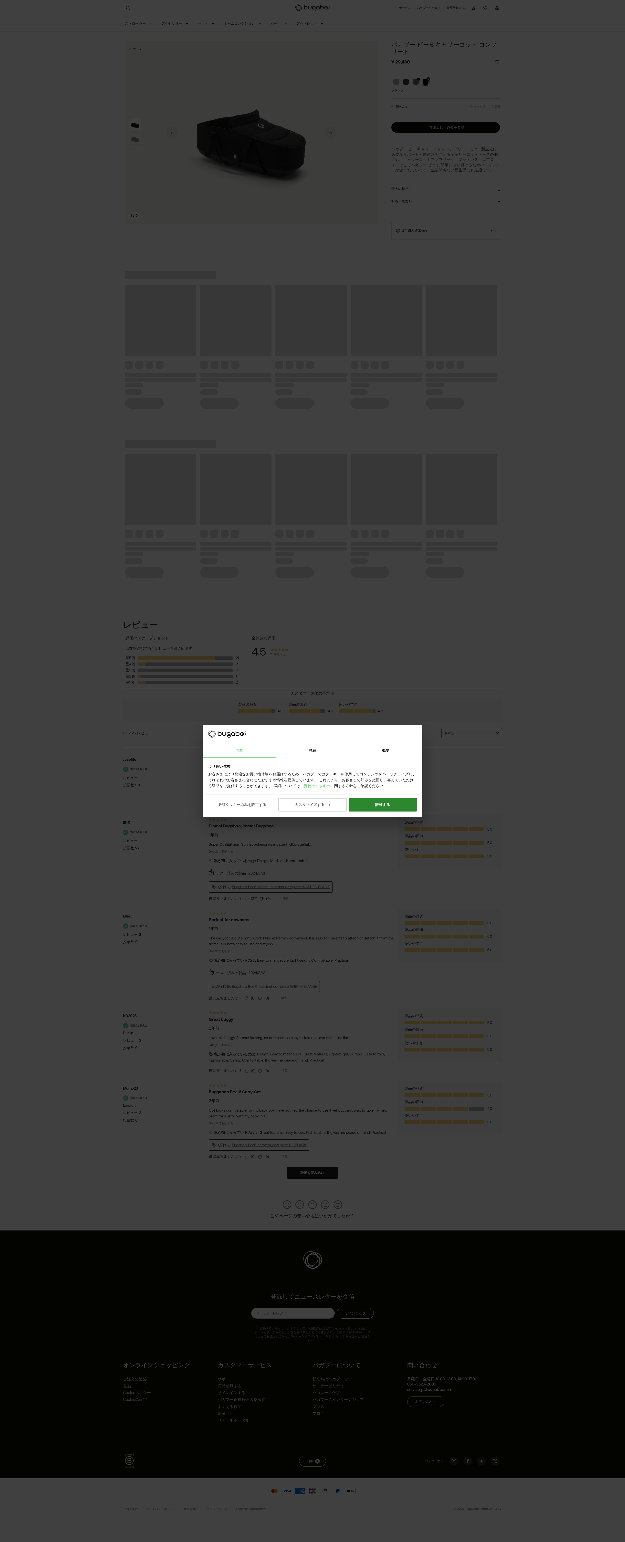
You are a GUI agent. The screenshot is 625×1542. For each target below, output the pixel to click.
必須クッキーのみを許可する (242, 804)
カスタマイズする (309, 804)
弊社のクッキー (317, 786)
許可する (382, 804)
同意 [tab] (239, 750)
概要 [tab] (385, 750)
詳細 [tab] (312, 750)
